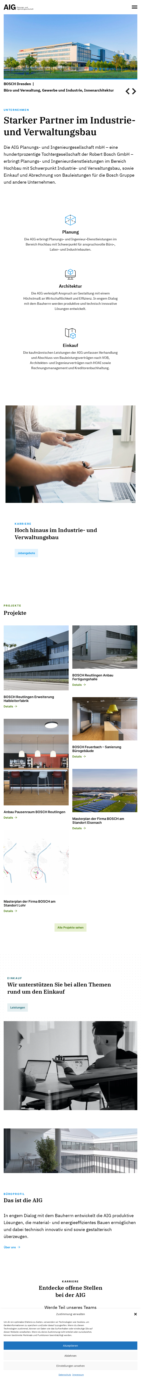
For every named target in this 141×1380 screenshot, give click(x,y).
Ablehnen (70, 1355)
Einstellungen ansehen (70, 1366)
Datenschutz (65, 1374)
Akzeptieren (70, 1345)
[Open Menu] (134, 7)
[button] (135, 1314)
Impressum (78, 1374)
